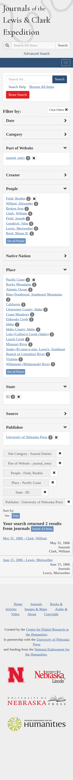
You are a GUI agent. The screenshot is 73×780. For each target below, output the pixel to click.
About (31, 614)
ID (8, 396)
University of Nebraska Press (26, 437)
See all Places (15, 371)
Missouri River (16, 344)
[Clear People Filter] (34, 199)
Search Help (17, 87)
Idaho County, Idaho (20, 329)
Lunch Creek (15, 339)
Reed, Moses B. (17, 233)
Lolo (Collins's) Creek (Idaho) (27, 334)
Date (16, 515)
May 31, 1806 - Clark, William (25, 538)
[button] (60, 453)
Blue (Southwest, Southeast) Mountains (34, 294)
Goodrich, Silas (17, 223)
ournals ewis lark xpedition (26, 20)
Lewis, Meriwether (19, 228)
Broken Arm (15, 208)
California (13, 304)
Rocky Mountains (18, 284)
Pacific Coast (15, 279)
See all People (16, 241)
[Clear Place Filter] (33, 280)
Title (7, 515)
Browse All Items (41, 87)
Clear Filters (57, 109)
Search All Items (42, 529)
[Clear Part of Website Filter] (34, 158)
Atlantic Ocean (16, 289)
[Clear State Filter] (18, 397)
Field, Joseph (15, 218)
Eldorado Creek (17, 319)
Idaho (10, 324)
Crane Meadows (17, 314)
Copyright (51, 614)
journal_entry (15, 158)
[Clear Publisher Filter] (56, 437)
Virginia (12, 359)
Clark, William (16, 213)
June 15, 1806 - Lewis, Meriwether (28, 560)
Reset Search (18, 95)
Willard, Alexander (19, 203)
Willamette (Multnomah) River (28, 364)
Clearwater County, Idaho (24, 309)
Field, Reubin (15, 198)
